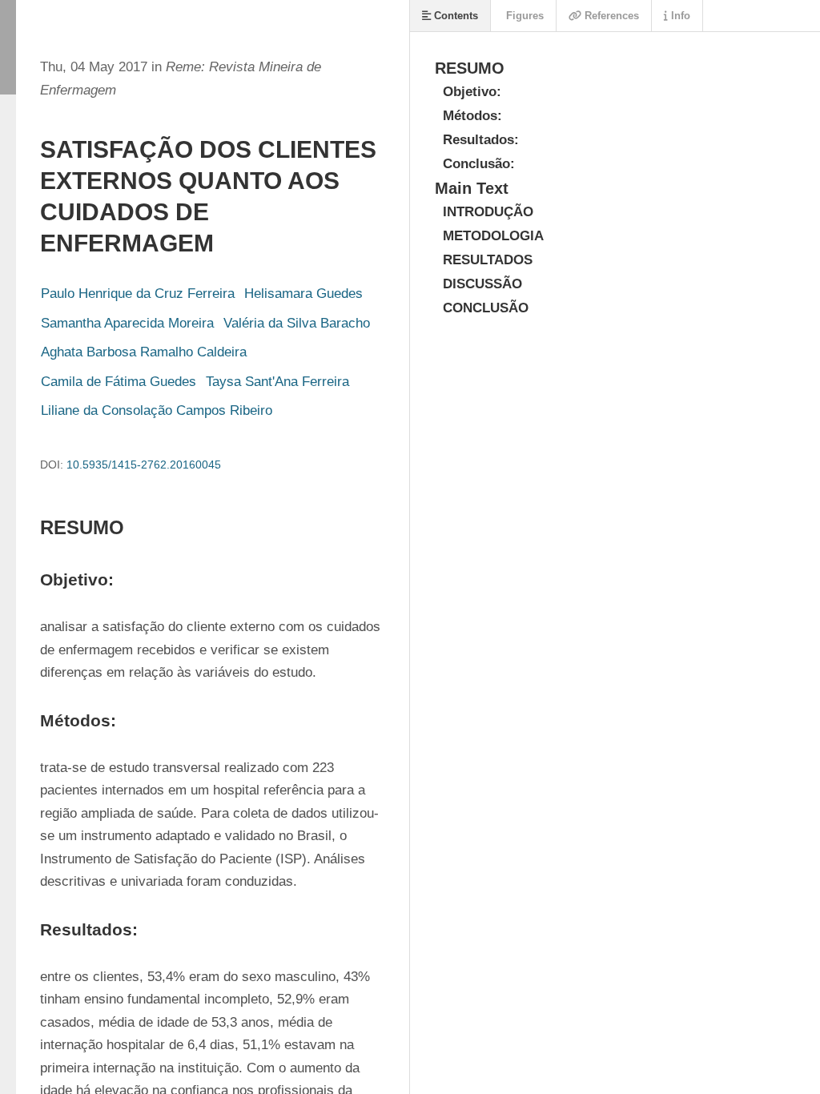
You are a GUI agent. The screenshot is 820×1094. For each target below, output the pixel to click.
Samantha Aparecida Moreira (127, 323)
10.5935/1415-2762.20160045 (143, 464)
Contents (454, 16)
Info (679, 16)
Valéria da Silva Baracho (296, 323)
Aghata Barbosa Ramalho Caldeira (144, 352)
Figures (523, 16)
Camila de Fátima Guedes (118, 381)
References (610, 16)
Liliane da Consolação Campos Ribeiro (156, 410)
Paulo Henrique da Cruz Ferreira (138, 293)
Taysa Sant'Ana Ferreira (277, 381)
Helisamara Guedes (303, 293)
